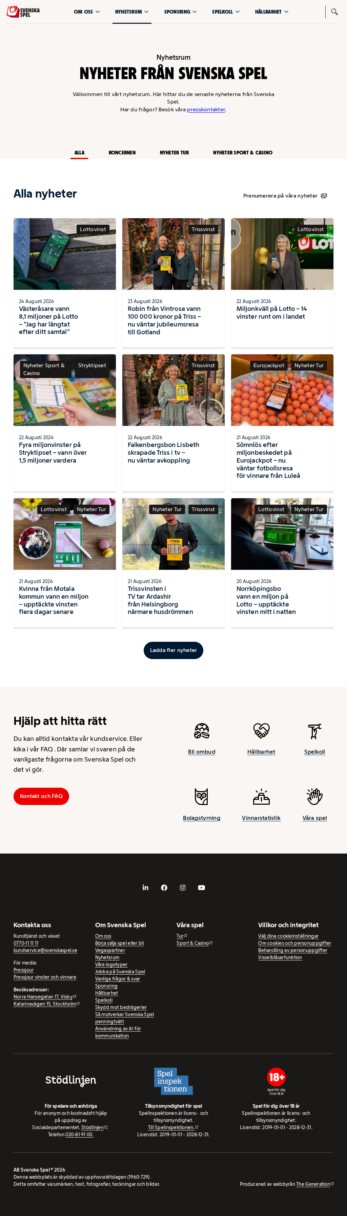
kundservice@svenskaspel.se (45, 950)
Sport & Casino (193, 943)
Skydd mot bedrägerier (121, 1007)
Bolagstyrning (201, 818)
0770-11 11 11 (26, 943)
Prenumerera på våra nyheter (280, 195)
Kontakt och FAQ (41, 796)
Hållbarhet (268, 11)
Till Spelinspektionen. (171, 1127)
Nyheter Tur (174, 152)
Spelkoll (222, 11)
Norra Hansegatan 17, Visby (43, 997)
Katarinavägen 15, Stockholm (45, 1004)
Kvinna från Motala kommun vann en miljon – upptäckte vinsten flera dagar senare (53, 600)
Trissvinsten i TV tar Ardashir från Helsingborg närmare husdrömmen (160, 600)
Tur (180, 936)
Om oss (83, 11)
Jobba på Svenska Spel (120, 972)
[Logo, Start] (23, 12)
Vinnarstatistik (261, 818)
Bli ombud (201, 751)
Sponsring (177, 11)
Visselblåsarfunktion (280, 957)
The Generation (313, 1184)
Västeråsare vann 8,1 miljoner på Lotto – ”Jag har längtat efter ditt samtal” (48, 320)
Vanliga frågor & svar (117, 979)
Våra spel (315, 818)
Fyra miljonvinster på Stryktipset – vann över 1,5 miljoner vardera (53, 452)
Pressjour (24, 970)
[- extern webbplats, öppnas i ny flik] (146, 887)
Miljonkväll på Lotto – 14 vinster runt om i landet (272, 312)
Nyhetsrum (128, 11)
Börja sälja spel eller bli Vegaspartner (119, 946)
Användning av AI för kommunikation (118, 1032)
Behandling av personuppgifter (292, 950)
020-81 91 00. (79, 1134)
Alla (79, 152)
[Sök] (334, 12)
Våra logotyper (111, 964)
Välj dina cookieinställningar (288, 936)
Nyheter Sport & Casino (242, 152)
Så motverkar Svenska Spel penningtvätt (124, 1018)
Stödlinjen (92, 1127)
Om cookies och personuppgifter (294, 943)
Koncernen (122, 152)
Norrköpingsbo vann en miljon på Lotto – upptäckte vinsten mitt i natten (266, 600)
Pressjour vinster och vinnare (45, 977)
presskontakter (206, 109)
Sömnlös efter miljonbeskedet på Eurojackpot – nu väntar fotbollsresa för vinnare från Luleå (268, 460)
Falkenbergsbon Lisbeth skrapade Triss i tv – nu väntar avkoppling (163, 452)
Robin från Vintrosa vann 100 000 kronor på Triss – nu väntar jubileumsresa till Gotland (164, 320)
